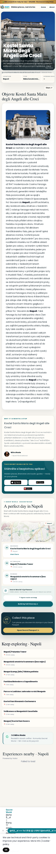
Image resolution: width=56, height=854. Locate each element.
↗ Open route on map (28, 598)
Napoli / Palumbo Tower (21, 564)
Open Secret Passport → (28, 630)
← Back (6, 35)
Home (43, 7)
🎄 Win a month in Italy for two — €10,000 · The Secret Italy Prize (28, 2)
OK (6, 850)
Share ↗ (49, 88)
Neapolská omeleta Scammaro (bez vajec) (28, 577)
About (52, 7)
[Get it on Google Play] (40, 482)
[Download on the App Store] (16, 482)
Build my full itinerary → (28, 604)
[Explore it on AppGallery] (28, 488)
